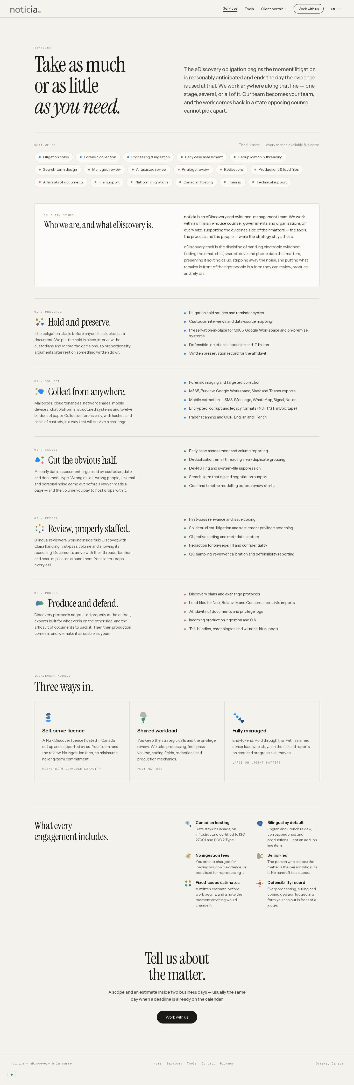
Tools (249, 8)
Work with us (309, 9)
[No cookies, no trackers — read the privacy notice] (11, 1074)
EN (333, 9)
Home (158, 1063)
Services (230, 8)
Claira (39, 546)
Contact (209, 1063)
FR (341, 9)
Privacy (227, 1063)
